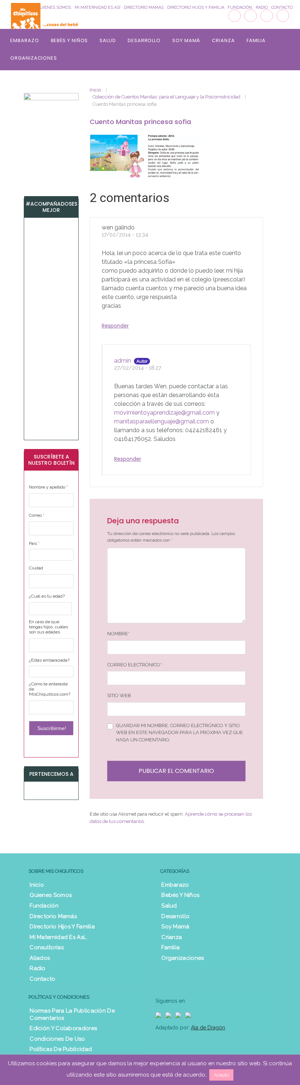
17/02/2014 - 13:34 (125, 234)
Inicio (95, 90)
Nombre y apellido (48, 487)
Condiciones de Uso (57, 1039)
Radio (38, 968)
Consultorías (47, 947)
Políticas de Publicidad (61, 1049)
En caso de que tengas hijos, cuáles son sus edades (48, 627)
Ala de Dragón (208, 1027)
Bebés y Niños (69, 40)
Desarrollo (144, 40)
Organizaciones (33, 58)
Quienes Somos (51, 895)
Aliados (40, 958)
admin (122, 360)
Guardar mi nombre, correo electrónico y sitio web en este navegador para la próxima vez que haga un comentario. (179, 732)
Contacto (42, 979)
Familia (256, 40)
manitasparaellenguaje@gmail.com (161, 421)
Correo (36, 515)
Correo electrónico (134, 664)
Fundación (44, 905)
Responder (115, 325)
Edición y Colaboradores (63, 1028)
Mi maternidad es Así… (58, 937)
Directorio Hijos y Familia (62, 926)
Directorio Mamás (53, 916)
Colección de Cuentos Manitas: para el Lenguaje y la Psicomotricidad (166, 97)
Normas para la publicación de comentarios (72, 1014)
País (34, 543)
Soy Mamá (186, 40)
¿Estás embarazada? (49, 660)
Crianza (223, 40)
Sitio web (119, 695)
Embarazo (24, 40)
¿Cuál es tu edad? (47, 596)
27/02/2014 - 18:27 (137, 367)
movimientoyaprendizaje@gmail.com (164, 412)
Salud (108, 40)
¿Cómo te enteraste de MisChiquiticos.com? (49, 689)
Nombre (118, 633)
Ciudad (36, 567)
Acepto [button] (221, 1075)
